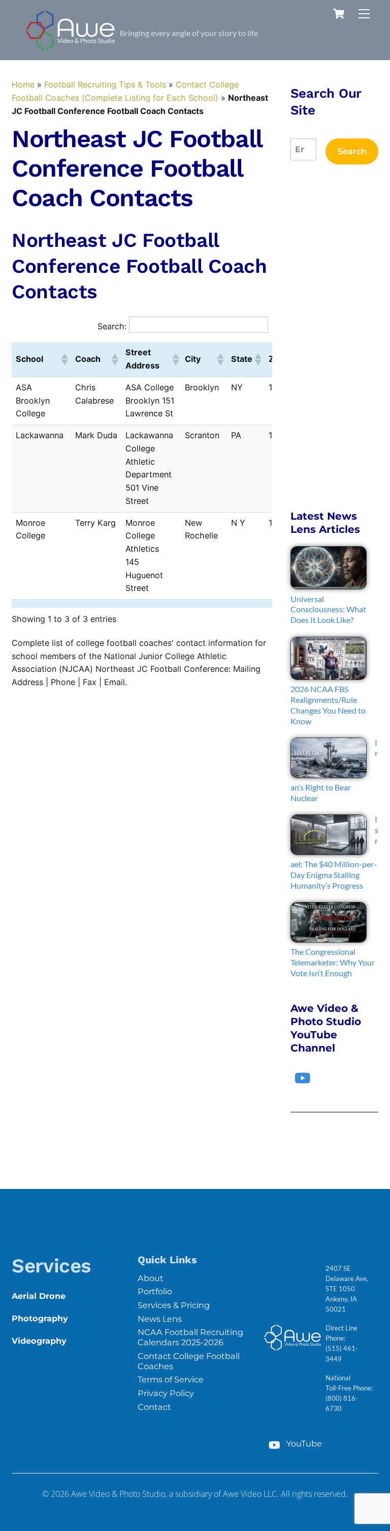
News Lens (160, 1319)
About (151, 1278)
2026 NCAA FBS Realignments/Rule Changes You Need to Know (328, 705)
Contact (154, 1407)
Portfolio (155, 1291)
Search (352, 151)
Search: (112, 326)
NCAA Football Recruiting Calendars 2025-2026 (190, 1337)
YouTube (303, 1443)
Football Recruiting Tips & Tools (105, 84)
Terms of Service (171, 1379)
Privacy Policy (166, 1393)
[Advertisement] (334, 337)
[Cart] (339, 14)
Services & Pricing (174, 1305)
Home (23, 84)
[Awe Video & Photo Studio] (70, 47)
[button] (64, 359)
